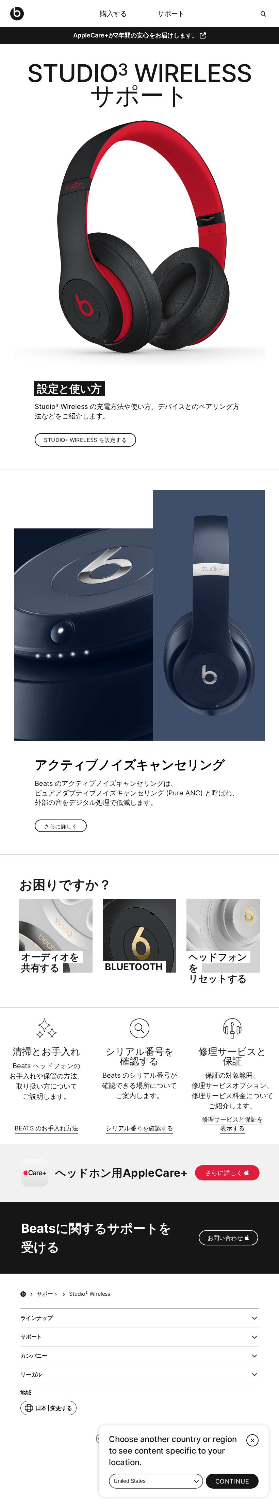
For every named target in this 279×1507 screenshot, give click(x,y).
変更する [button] (54, 1410)
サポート (171, 14)
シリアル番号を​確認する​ (139, 1129)
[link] (85, 440)
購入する (113, 14)
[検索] (264, 14)
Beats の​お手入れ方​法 (46, 1129)
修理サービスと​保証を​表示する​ (227, 1124)
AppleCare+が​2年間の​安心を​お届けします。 (135, 35)
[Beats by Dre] (17, 13)
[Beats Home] (23, 1294)
